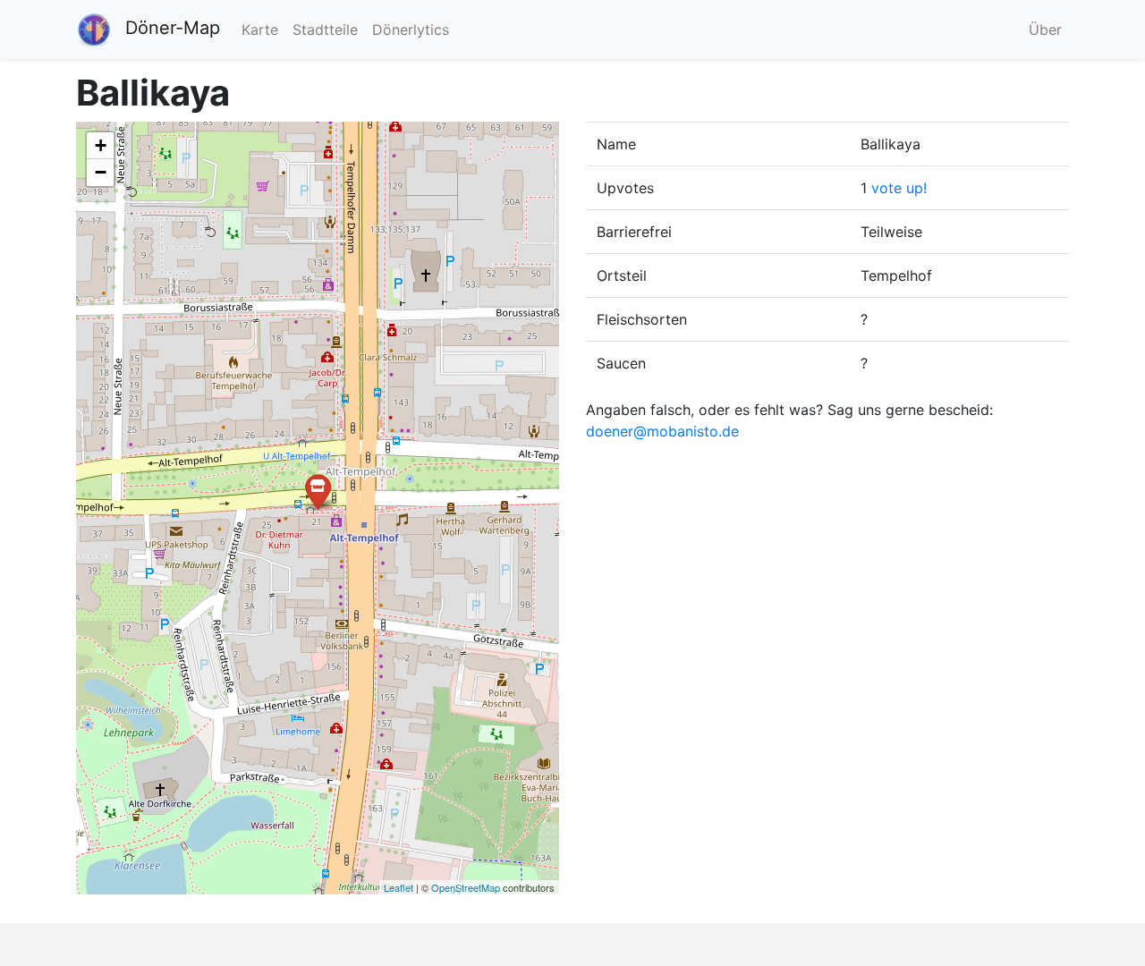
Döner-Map (172, 27)
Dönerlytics (410, 29)
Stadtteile (325, 29)
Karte (260, 29)
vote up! (899, 188)
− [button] (100, 172)
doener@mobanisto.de (662, 431)
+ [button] (100, 145)
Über (1045, 29)
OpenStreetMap (465, 887)
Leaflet (398, 887)
